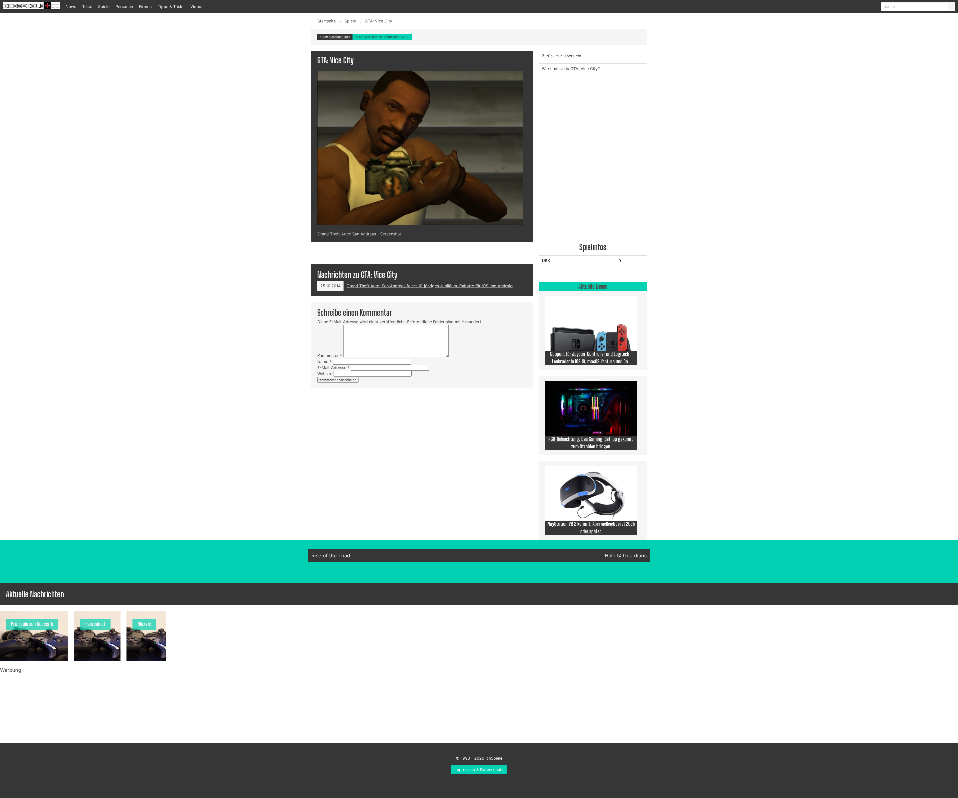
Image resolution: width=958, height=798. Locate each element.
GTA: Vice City (378, 20)
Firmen (145, 6)
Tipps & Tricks (171, 6)
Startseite (326, 20)
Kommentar (329, 355)
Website (324, 373)
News (71, 6)
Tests (87, 6)
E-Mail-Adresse (333, 367)
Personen (124, 6)
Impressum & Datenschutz (479, 769)
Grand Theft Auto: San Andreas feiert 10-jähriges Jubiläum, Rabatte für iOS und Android (430, 285)
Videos (196, 6)
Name (324, 361)
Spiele (104, 6)
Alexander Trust (339, 37)
